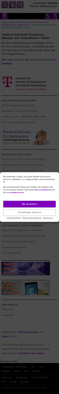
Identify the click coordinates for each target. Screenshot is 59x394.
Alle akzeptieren (29, 204)
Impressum (48, 218)
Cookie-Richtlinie (13, 218)
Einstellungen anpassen (29, 212)
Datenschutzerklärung (31, 218)
